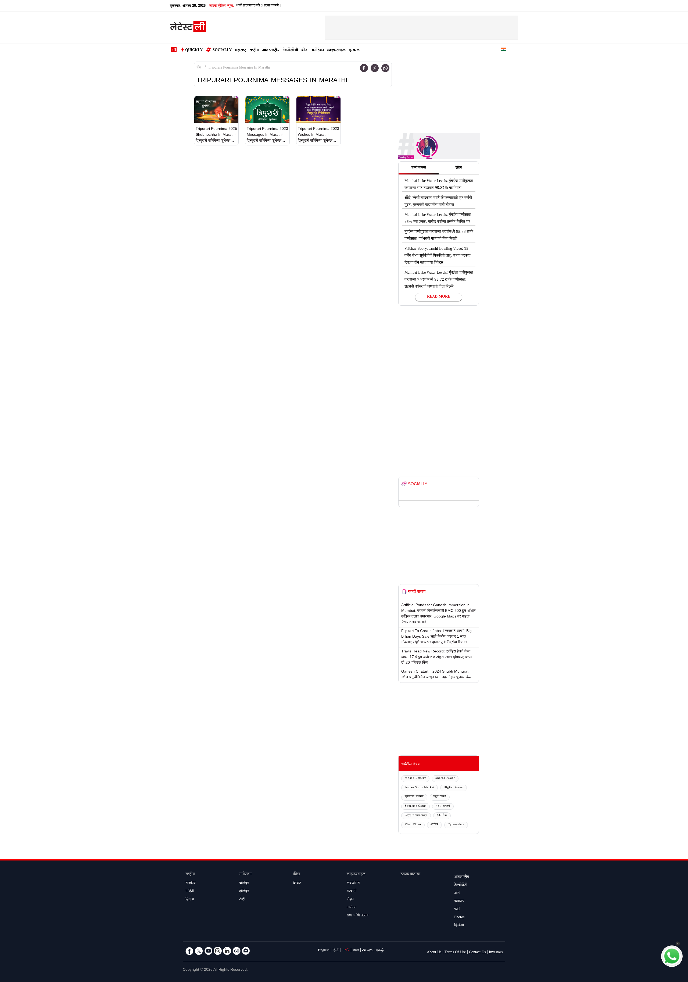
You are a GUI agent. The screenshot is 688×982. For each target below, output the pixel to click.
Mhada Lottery (415, 778)
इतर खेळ (442, 815)
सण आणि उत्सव (357, 916)
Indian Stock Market (419, 787)
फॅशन (350, 900)
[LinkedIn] (227, 951)
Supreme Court (415, 806)
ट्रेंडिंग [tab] (459, 168)
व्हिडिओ (459, 926)
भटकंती (351, 892)
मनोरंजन (318, 51)
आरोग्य (434, 825)
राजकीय (190, 884)
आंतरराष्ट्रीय (271, 51)
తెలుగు (367, 951)
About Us (434, 953)
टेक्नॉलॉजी (290, 51)
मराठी (345, 951)
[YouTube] (208, 951)
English (323, 951)
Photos (459, 918)
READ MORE (438, 297)
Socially (222, 50)
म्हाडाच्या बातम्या (414, 797)
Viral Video (413, 825)
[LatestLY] (188, 28)
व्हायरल (354, 51)
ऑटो (457, 894)
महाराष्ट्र (240, 51)
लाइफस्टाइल (336, 51)
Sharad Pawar (445, 778)
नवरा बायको (443, 806)
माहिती (189, 892)
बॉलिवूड (244, 884)
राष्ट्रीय (254, 51)
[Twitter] (375, 68)
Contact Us (477, 953)
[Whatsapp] (385, 68)
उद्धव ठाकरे (439, 797)
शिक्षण (189, 900)
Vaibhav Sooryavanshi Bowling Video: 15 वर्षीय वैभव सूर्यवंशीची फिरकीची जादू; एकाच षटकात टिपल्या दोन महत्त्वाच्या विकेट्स (437, 256)
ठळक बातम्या (410, 874)
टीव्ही (242, 900)
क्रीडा (305, 51)
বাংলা (356, 951)
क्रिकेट (297, 884)
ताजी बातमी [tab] (418, 168)
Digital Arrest (453, 787)
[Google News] (236, 951)
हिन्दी (336, 951)
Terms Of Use (455, 953)
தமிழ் (380, 951)
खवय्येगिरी (353, 884)
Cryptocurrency (416, 815)
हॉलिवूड (244, 892)
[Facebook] (364, 68)
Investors (496, 953)
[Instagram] (218, 951)
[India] (503, 50)
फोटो (457, 910)
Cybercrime (456, 825)
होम (198, 68)
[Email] (246, 951)
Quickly (194, 50)
